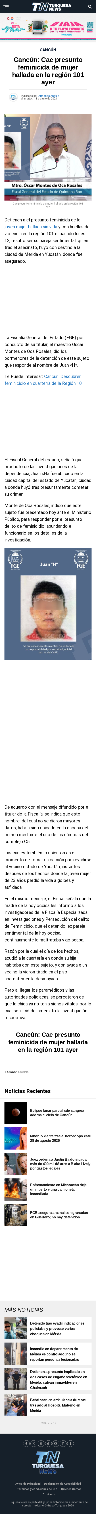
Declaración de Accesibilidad (62, 1483)
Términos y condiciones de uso (37, 1489)
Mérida (23, 1072)
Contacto (49, 1494)
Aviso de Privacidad (27, 1483)
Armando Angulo (48, 95)
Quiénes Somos (71, 1489)
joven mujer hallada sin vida (30, 226)
